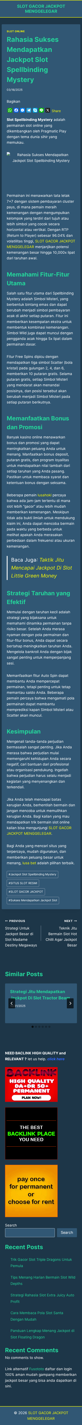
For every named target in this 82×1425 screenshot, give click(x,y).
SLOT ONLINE (16, 31)
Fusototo (36, 1369)
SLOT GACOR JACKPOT (26, 891)
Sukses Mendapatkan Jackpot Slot (33, 900)
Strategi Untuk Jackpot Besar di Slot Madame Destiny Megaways (21, 933)
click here (56, 1059)
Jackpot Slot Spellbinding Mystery (32, 874)
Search (11, 1225)
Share (56, 111)
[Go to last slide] (11, 1003)
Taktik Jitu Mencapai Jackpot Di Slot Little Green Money (41, 568)
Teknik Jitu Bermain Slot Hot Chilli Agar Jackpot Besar (61, 933)
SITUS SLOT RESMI (23, 883)
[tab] (33, 1027)
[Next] (70, 1003)
